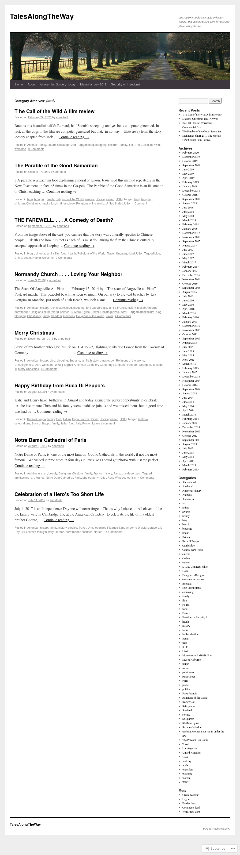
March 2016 (189, 313)
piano (185, 685)
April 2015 (188, 359)
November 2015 (191, 330)
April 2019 (188, 178)
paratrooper (22, 312)
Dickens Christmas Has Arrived (200, 118)
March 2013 (189, 465)
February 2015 (190, 368)
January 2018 (189, 228)
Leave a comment (103, 423)
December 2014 (191, 376)
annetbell (62, 117)
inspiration (48, 203)
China (18, 257)
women (186, 778)
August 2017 (189, 245)
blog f (30, 253)
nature (52, 144)
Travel (111, 253)
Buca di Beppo (36, 419)
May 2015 (188, 355)
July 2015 (187, 347)
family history (45, 532)
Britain (186, 537)
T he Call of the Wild (147, 144)
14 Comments (113, 532)
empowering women (193, 579)
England (74, 360)
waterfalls (187, 769)
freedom (56, 316)
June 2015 (188, 351)
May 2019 (188, 173)
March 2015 (189, 364)
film (130, 144)
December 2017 (191, 233)
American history (37, 307)
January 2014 (189, 423)
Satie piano (188, 706)
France (121, 307)
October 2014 (190, 385)
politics (186, 689)
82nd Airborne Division (133, 527)
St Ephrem (188, 718)
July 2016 (187, 296)
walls (185, 765)
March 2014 (189, 414)
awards (186, 511)
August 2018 (189, 203)
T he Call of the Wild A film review (54, 111)
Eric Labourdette (96, 307)
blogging (101, 144)
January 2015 (189, 372)
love (72, 203)
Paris (116, 473)
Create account (190, 795)
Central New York (192, 549)
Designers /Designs (70, 473)
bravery (154, 527)
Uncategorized (66, 144)
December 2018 (191, 190)
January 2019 (189, 186)
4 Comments (123, 316)
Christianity (33, 203)
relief (103, 477)
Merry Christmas (34, 332)
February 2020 (190, 152)
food (64, 253)
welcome (20, 149)
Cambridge (188, 545)
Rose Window (116, 477)
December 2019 (191, 156)
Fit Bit (185, 604)
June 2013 (188, 452)
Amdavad (187, 486)
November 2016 (191, 279)
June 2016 (188, 300)
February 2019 (190, 182)
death (27, 257)
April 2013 (188, 461)
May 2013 (188, 456)
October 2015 (190, 334)
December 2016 (191, 275)
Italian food (67, 423)
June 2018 (188, 211)
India (185, 630)
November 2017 (191, 237)
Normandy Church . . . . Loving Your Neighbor (68, 273)
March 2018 (189, 220)
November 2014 (191, 380)
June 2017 (188, 254)
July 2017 (187, 249)
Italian (67, 419)
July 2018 (187, 207)
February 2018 (190, 224)
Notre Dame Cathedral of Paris (50, 439)
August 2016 (189, 292)
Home (19, 84)
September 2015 (191, 338)
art (45, 473)
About (32, 84)
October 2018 (190, 194)
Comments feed (191, 807)
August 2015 (189, 342)
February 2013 (190, 469)
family (42, 144)
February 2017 (190, 266)
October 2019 (190, 161)
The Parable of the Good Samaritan (56, 165)
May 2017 (188, 258)
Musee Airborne (147, 307)
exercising (188, 592)
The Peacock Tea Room (195, 740)
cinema (40, 253)
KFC (185, 647)
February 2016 (190, 317)
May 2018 (188, 216)
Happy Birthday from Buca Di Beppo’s (60, 385)
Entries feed (188, 803)
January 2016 (189, 321)
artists (185, 507)
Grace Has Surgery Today (57, 84)
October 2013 (190, 435)
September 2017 (191, 241)
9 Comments (36, 149)
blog (91, 144)
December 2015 (191, 325)
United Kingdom (191, 752)
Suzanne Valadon (192, 727)
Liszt (185, 651)
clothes (186, 558)
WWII (123, 312)
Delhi (185, 571)
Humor (36, 257)
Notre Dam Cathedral (59, 477)
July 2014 (187, 397)
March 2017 (189, 262)
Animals (32, 144)
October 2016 (190, 283)
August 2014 (189, 393)
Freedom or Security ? (194, 617)
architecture (146, 312)
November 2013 (191, 431)
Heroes (59, 532)
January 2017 (189, 271)
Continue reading (74, 136)
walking (186, 761)
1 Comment (139, 203)
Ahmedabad (189, 482)
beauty (53, 473)
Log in (186, 799)
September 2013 (191, 440)
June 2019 (188, 169)
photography (90, 477)
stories (98, 532)
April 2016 (188, 309)
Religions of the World (70, 199)
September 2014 (191, 389)
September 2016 (191, 287)
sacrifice (87, 532)
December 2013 (191, 427)
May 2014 (188, 406)
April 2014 (188, 410)
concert (186, 562)
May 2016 (188, 304)
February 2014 (190, 418)
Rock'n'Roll (188, 702)
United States (114, 203)
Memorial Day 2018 (93, 84)
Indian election (190, 634)
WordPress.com (191, 811)
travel (109, 316)
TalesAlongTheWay (42, 16)
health (72, 253)
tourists (131, 477)
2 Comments (64, 257)
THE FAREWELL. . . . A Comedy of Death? (64, 219)
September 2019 (191, 165)
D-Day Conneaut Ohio (195, 566)
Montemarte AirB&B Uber (197, 655)
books (185, 533)
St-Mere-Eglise (80, 312)
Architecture (57, 307)
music (185, 664)
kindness (62, 203)
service (89, 199)
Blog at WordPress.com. (216, 828)
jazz (184, 642)
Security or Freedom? (125, 84)
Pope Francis (80, 419)
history (132, 307)
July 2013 (187, 448)
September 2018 (191, 199)
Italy (78, 423)
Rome (86, 423)
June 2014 (188, 402)
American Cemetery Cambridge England (100, 364)
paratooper (188, 672)
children (113, 144)
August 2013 (189, 444)
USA (119, 199)
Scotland (187, 710)
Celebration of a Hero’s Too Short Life (59, 493)
